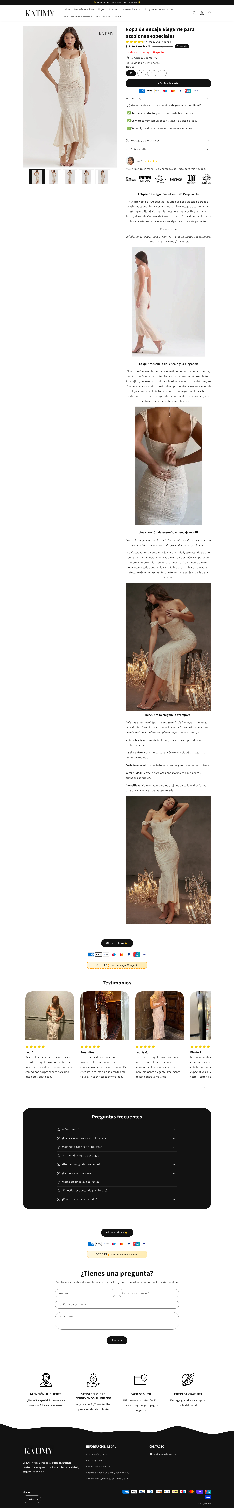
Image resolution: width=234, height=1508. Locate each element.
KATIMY (207, 1504)
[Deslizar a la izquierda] (26, 177)
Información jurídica (97, 1454)
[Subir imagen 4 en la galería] (86, 176)
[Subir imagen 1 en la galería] (37, 176)
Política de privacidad (98, 1466)
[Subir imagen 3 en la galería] (70, 176)
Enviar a (117, 1340)
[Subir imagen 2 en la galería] (53, 176)
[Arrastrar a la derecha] (114, 177)
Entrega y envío (94, 1460)
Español (30, 1499)
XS (131, 73)
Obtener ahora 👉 (117, 943)
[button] (194, 13)
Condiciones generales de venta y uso (107, 1478)
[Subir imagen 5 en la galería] (102, 176)
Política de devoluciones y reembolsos (107, 1472)
